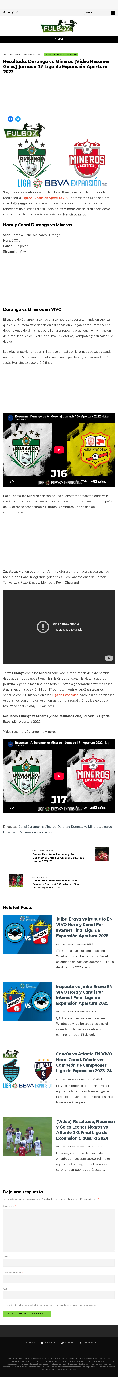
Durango (64, 827)
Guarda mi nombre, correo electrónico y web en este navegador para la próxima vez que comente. (52, 1305)
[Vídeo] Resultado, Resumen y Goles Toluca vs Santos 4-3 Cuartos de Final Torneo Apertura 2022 (55, 882)
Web (5, 1289)
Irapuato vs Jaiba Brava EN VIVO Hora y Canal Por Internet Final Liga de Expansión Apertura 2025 (84, 995)
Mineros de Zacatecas (36, 832)
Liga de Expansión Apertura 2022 (61, 54)
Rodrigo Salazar (76, 1079)
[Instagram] (17, 12)
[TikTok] (13, 12)
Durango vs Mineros (85, 827)
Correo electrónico (13, 1272)
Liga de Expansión (65, 695)
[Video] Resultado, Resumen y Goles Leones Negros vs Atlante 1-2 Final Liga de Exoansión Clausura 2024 (85, 1130)
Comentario (9, 1206)
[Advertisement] (59, 95)
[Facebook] (4, 12)
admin (17, 54)
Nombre (7, 1256)
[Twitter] (8, 12)
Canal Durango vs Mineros (37, 827)
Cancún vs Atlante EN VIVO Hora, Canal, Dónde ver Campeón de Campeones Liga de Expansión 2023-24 (84, 1062)
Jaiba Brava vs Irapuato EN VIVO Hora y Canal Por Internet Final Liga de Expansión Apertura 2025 (84, 927)
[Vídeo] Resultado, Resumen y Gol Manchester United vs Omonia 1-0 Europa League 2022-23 (58, 856)
